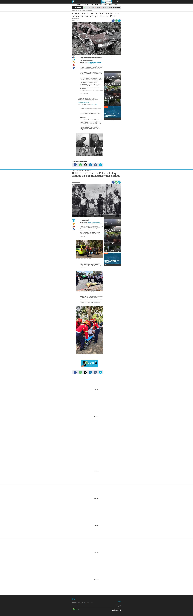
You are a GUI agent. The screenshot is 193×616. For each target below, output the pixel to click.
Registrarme (81, 1)
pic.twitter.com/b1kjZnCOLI (83, 102)
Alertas (89, 170)
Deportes (96, 4)
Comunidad (89, 10)
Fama (100, 4)
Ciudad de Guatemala (76, 182)
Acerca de (119, 602)
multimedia (115, 4)
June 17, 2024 (94, 104)
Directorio (119, 606)
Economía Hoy (78, 4)
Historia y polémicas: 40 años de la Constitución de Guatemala (112, 115)
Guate (88, 4)
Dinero (92, 4)
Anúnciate (119, 601)
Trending (110, 4)
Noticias (84, 4)
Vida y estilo (105, 4)
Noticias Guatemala (77, 10)
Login (77, 1)
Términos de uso (118, 605)
